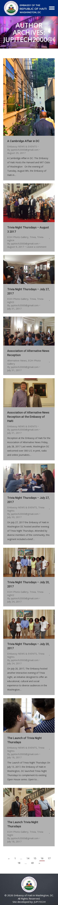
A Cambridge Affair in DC (23, 141)
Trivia (33, 237)
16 (42, 858)
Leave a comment (36, 246)
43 (32, 862)
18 (19, 862)
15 (35, 858)
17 (49, 858)
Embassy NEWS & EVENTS (22, 146)
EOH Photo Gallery (17, 237)
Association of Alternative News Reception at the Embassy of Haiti (28, 417)
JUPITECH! (40, 901)
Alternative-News (17, 360)
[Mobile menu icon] (52, 8)
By (23, 149)
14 (28, 858)
